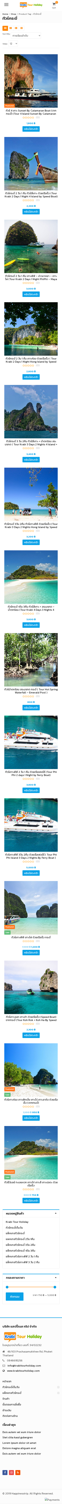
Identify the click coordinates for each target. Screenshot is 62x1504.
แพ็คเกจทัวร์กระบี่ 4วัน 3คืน (20, 1251)
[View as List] (16, 28)
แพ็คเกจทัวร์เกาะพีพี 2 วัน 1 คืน (22, 1256)
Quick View (33, 110)
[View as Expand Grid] (10, 28)
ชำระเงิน (6, 1410)
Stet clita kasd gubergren (17, 1437)
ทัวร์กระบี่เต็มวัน (14, 1228)
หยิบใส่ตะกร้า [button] (31, 129)
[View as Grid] (5, 28)
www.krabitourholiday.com (23, 1371)
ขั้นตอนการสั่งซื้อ (11, 1404)
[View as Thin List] (21, 28)
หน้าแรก (6, 1381)
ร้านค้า (5, 1399)
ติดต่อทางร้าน (10, 1416)
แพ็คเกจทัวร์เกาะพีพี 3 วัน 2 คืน (23, 1262)
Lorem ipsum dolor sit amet (19, 1443)
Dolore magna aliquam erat (19, 1448)
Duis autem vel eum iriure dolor (21, 1432)
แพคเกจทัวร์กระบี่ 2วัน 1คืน (20, 1239)
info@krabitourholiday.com (24, 1366)
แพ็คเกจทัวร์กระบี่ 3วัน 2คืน (20, 1245)
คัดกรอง (14, 1297)
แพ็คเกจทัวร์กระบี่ (15, 1233)
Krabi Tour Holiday (17, 1222)
